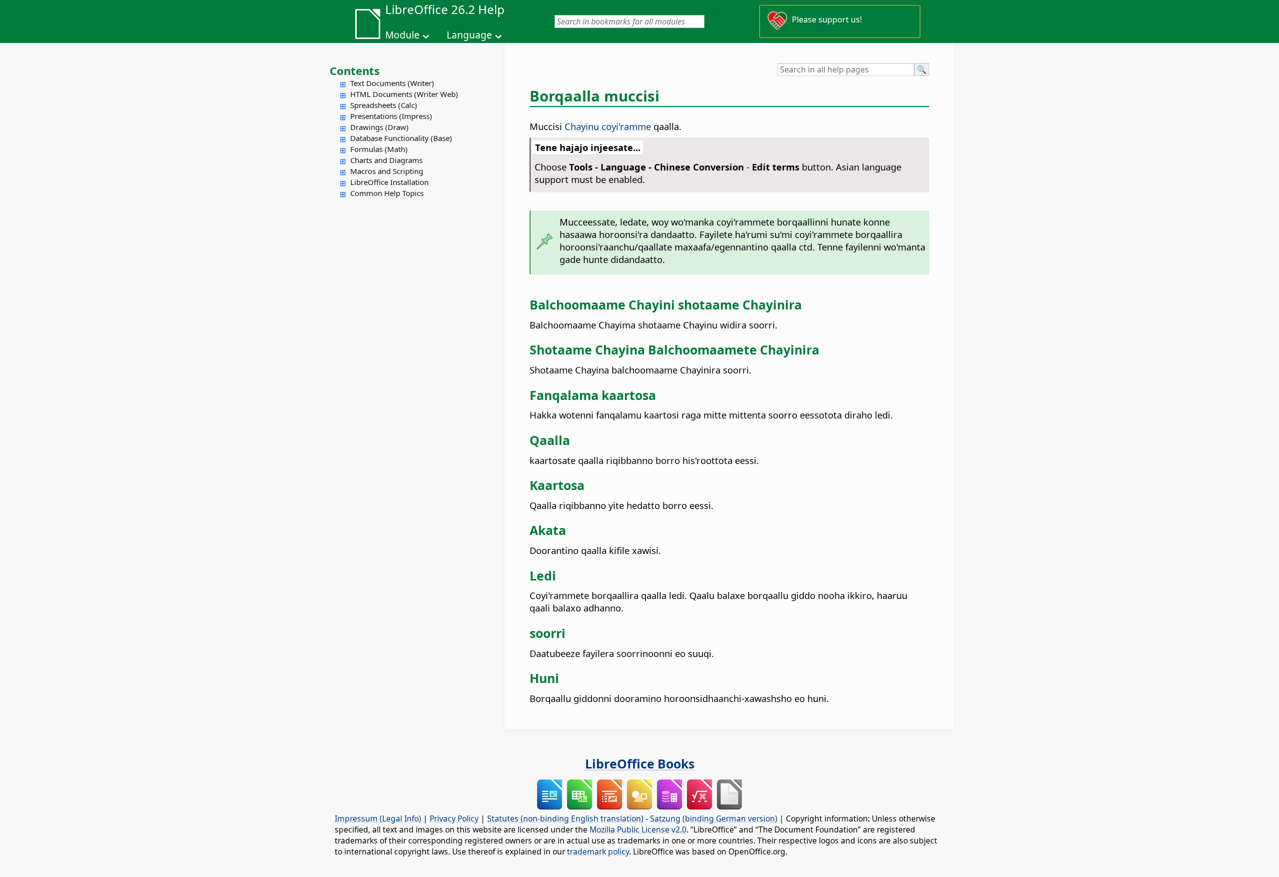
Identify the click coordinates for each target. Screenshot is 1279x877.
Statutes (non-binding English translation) (565, 818)
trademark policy (598, 851)
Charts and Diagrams (386, 160)
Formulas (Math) (379, 149)
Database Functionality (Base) (401, 138)
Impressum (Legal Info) (378, 818)
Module (402, 35)
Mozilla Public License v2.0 (638, 829)
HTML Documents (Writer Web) (404, 94)
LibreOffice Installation (389, 182)
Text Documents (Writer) (392, 83)
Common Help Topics (387, 193)
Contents (355, 70)
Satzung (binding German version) (713, 818)
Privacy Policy (454, 818)
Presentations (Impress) (391, 116)
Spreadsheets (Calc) (383, 105)
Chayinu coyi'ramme (608, 126)
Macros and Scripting (386, 171)
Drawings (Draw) (379, 127)
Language (469, 35)
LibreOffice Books (639, 763)
